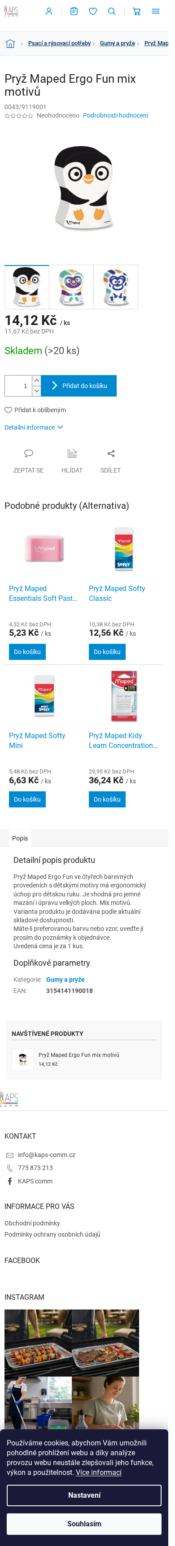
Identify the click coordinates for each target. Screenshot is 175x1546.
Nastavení (84, 1495)
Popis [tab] (20, 838)
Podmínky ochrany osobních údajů (52, 1234)
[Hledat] (112, 11)
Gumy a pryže (65, 979)
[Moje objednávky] (74, 11)
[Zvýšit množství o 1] (36, 381)
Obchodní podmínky (32, 1223)
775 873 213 (35, 1167)
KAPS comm (35, 1181)
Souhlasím (84, 1524)
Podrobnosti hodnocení (115, 115)
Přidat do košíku (84, 385)
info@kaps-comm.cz (46, 1154)
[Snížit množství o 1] (36, 391)
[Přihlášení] (49, 11)
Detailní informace (29, 427)
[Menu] (156, 11)
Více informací (99, 1472)
